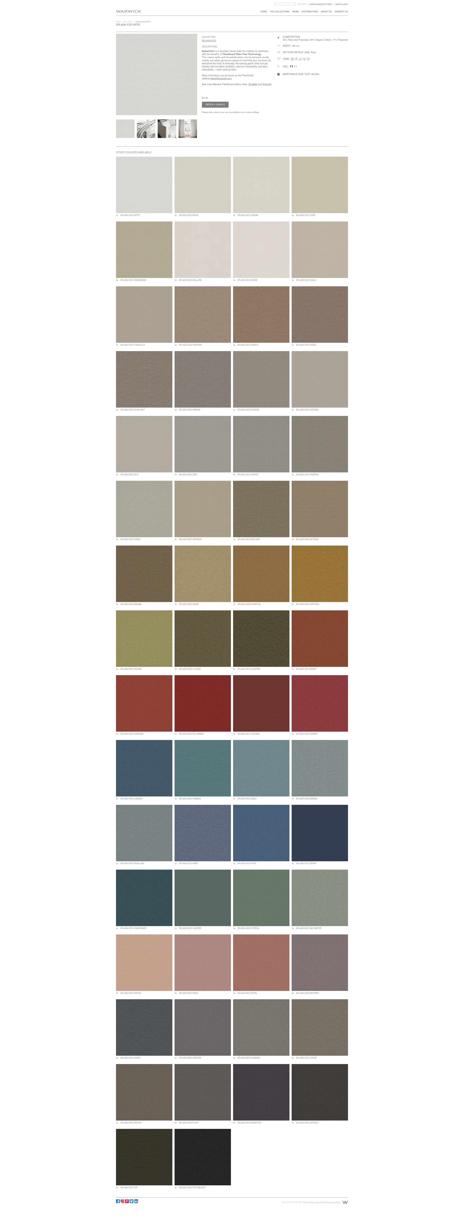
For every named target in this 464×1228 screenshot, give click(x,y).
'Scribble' (253, 84)
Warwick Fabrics (128, 8)
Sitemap (323, 1202)
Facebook (118, 1201)
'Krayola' (267, 84)
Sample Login (341, 4)
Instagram (122, 1201)
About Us (326, 12)
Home (264, 12)
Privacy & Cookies (333, 1202)
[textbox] (285, 4)
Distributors (310, 12)
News (295, 12)
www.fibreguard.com (221, 78)
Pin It (127, 1201)
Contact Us (341, 12)
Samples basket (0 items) (320, 4)
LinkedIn (136, 1201)
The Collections (280, 12)
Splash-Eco (128, 22)
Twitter (131, 1201)
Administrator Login (311, 1202)
